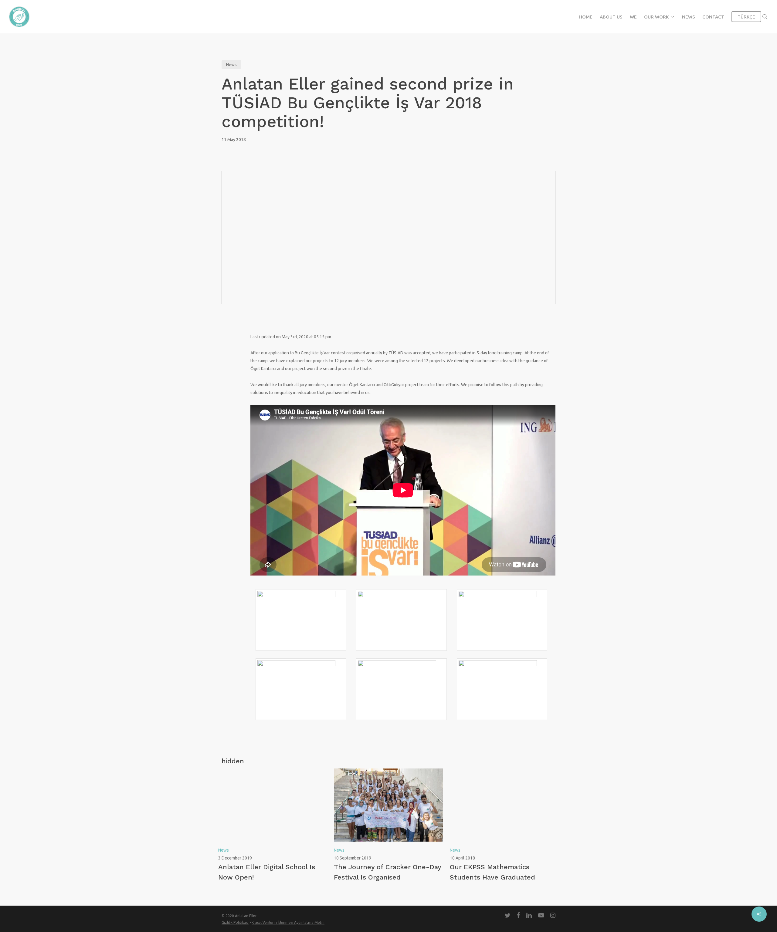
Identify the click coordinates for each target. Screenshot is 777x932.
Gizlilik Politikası (235, 922)
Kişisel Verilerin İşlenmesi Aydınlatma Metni (288, 922)
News (231, 64)
